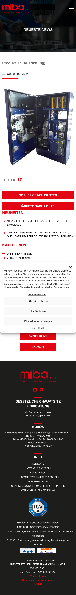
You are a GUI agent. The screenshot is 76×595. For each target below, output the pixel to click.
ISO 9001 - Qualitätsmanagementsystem (38, 522)
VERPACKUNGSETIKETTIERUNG (38, 490)
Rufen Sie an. (38, 335)
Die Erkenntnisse (19, 253)
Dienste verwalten (37, 294)
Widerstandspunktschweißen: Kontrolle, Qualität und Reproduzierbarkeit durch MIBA (40, 234)
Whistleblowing (38, 576)
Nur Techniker (38, 311)
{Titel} (33, 328)
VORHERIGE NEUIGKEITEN (38, 195)
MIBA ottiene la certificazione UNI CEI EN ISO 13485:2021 (38, 222)
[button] (70, 267)
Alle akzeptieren (38, 300)
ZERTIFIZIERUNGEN (38, 481)
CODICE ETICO (38, 472)
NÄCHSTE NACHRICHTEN (38, 206)
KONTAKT (38, 347)
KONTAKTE (38, 463)
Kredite (38, 583)
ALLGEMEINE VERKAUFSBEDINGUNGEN (38, 477)
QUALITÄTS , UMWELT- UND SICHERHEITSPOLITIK (38, 485)
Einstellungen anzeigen (38, 321)
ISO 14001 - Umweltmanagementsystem (38, 527)
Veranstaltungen (19, 258)
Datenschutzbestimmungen (38, 579)
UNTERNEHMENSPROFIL (38, 468)
